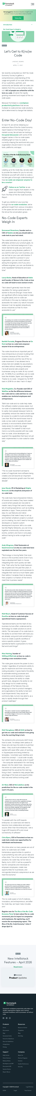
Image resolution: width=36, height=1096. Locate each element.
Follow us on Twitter (17, 187)
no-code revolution (19, 205)
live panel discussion (10, 135)
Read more (18, 967)
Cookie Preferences (23, 1064)
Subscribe (18, 18)
